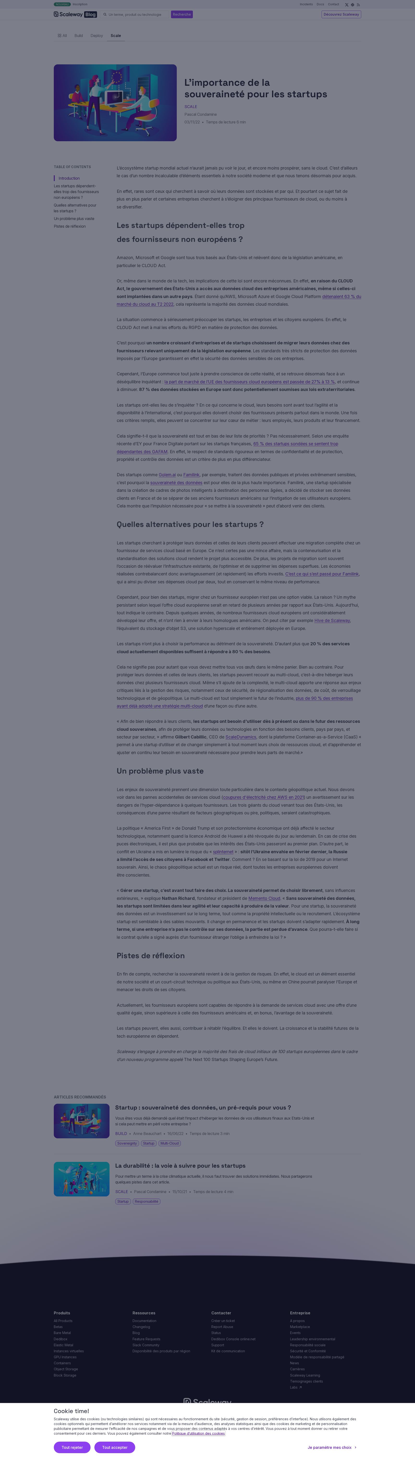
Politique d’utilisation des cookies (198, 1433)
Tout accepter (115, 1447)
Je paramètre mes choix (330, 1447)
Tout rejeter (72, 1447)
